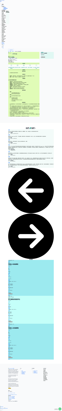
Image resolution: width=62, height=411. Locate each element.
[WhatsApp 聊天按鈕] (60, 409)
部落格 (3, 42)
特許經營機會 (24, 371)
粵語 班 (3, 16)
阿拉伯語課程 (4, 22)
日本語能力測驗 (4, 26)
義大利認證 (3, 27)
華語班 (3, 23)
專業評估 (7, 11)
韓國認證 (3, 25)
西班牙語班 (3, 36)
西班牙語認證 (4, 29)
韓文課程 (3, 18)
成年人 (13, 51)
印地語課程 (3, 21)
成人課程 (3, 10)
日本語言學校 (4, 17)
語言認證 (3, 24)
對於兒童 (3, 32)
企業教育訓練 (35, 372)
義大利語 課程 (4, 35)
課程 (10, 51)
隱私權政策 (23, 373)
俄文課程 (3, 19)
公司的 (3, 6)
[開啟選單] (20, 369)
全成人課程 (3, 11)
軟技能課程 (7, 12)
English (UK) (2, 408)
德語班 (44, 371)
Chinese (2, 406)
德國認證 (3, 30)
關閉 (2, 4)
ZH (3, 44)
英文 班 (3, 12)
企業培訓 (34, 371)
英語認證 (3, 31)
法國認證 (3, 28)
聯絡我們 (3, 43)
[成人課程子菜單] (5, 10)
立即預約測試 (10, 293)
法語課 (3, 13)
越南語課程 (3, 20)
